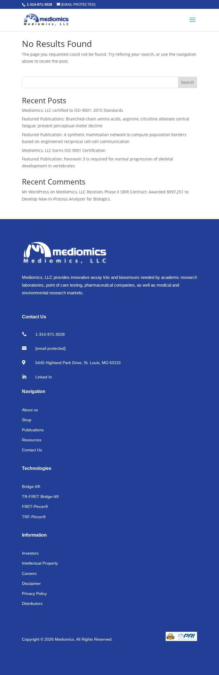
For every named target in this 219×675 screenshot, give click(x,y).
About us (30, 410)
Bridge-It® (31, 486)
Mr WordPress (35, 191)
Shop (26, 420)
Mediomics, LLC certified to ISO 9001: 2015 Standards (72, 110)
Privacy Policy (34, 593)
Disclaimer (31, 583)
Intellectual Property (40, 563)
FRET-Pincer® (35, 506)
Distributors (32, 603)
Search (187, 82)
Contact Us (32, 450)
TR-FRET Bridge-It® (40, 496)
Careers (29, 573)
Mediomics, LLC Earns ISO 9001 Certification (64, 150)
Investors (30, 553)
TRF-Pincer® (34, 517)
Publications (33, 430)
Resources (31, 440)
